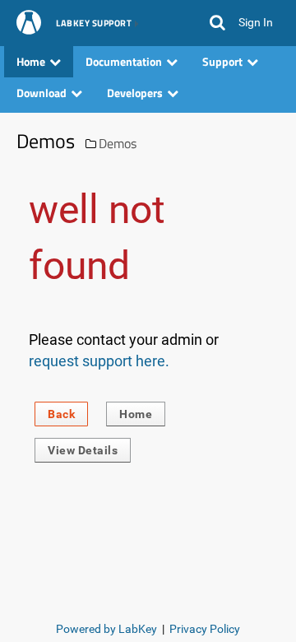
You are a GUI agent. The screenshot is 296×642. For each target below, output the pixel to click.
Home (135, 414)
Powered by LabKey (106, 628)
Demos (117, 143)
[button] (217, 23)
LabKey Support (94, 23)
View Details (83, 450)
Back (61, 414)
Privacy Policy (204, 628)
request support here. (99, 361)
